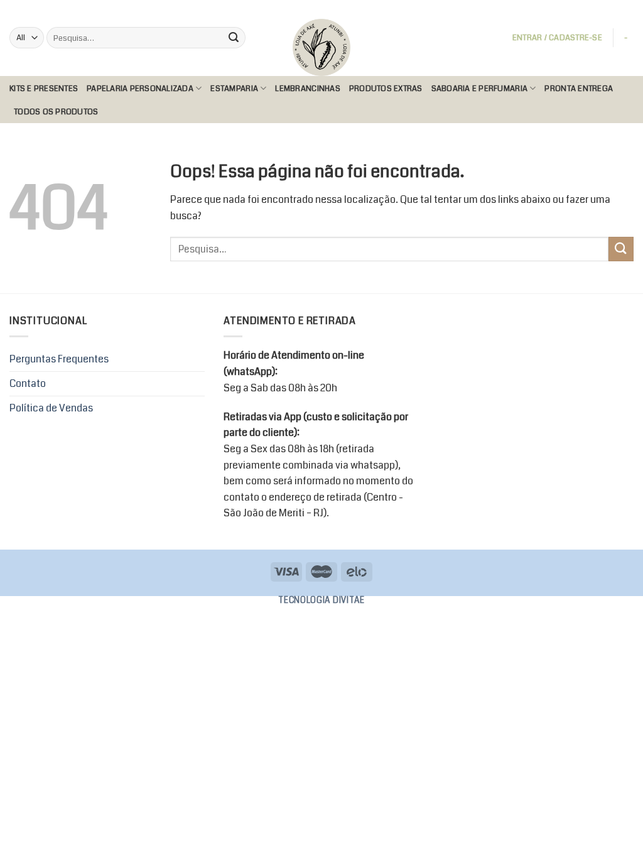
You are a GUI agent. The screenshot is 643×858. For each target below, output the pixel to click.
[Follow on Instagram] (603, 8)
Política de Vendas (51, 408)
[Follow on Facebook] (591, 8)
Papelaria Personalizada (140, 88)
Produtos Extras (386, 88)
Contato (27, 383)
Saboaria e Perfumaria (479, 88)
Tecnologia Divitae (321, 600)
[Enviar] (233, 37)
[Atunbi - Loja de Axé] (321, 47)
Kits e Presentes (43, 88)
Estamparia (234, 88)
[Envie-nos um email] (615, 8)
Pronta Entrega (578, 88)
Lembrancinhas (307, 88)
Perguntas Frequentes (59, 359)
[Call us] (627, 8)
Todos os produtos (56, 111)
